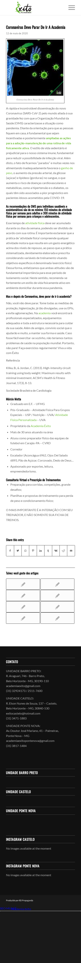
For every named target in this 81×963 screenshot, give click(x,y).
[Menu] (70, 7)
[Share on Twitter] (17, 550)
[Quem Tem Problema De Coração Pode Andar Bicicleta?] (57, 595)
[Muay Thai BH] (23, 618)
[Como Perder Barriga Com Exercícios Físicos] (57, 584)
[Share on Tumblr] (48, 550)
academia (44, 313)
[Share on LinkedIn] (40, 550)
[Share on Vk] (56, 550)
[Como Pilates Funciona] (23, 584)
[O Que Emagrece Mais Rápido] (23, 595)
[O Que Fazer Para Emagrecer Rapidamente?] (57, 618)
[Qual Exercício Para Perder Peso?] (23, 606)
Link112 (5, 909)
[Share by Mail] (71, 550)
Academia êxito (21, 909)
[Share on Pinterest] (33, 550)
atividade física (34, 223)
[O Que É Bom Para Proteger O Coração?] (57, 606)
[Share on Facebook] (10, 550)
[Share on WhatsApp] (25, 550)
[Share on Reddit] (63, 550)
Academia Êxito (41, 426)
